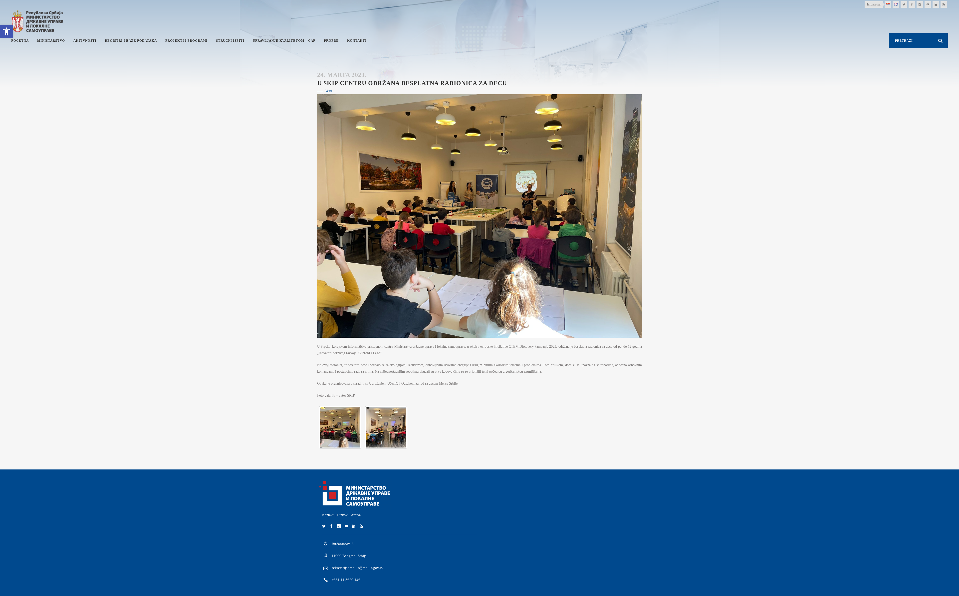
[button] (6, 31)
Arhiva (356, 515)
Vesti (328, 91)
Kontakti (328, 515)
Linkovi (342, 515)
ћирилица (874, 4)
